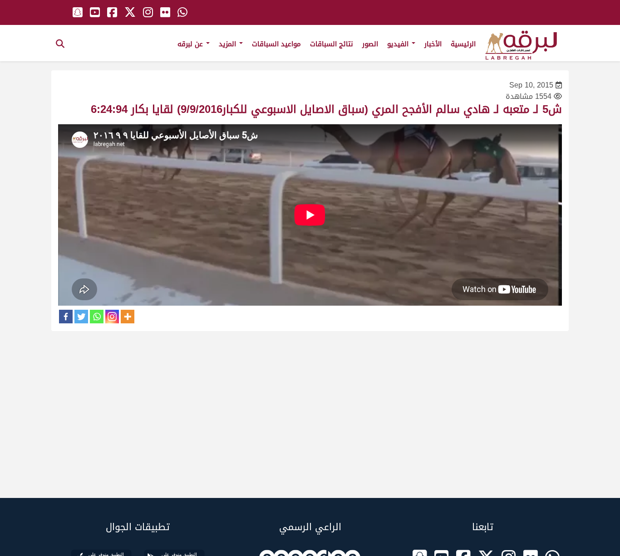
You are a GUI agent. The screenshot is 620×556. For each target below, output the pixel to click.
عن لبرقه (191, 44)
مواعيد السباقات (276, 44)
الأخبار (433, 44)
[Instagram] (112, 316)
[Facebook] (66, 316)
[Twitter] (81, 316)
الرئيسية (463, 44)
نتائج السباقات (331, 44)
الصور (370, 44)
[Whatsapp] (96, 316)
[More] (127, 316)
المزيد (228, 44)
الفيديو (399, 44)
